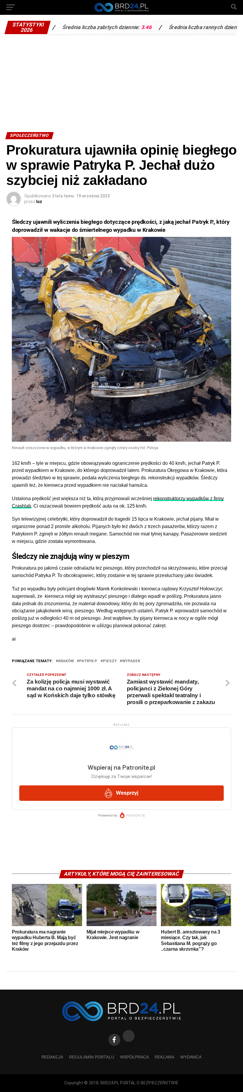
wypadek (131, 661)
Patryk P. (88, 661)
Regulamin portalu (91, 1057)
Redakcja (52, 1057)
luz (39, 201)
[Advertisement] (121, 81)
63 (221, 27)
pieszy (110, 661)
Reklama (164, 1057)
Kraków (66, 661)
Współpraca (134, 1057)
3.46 (118, 27)
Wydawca (191, 1057)
